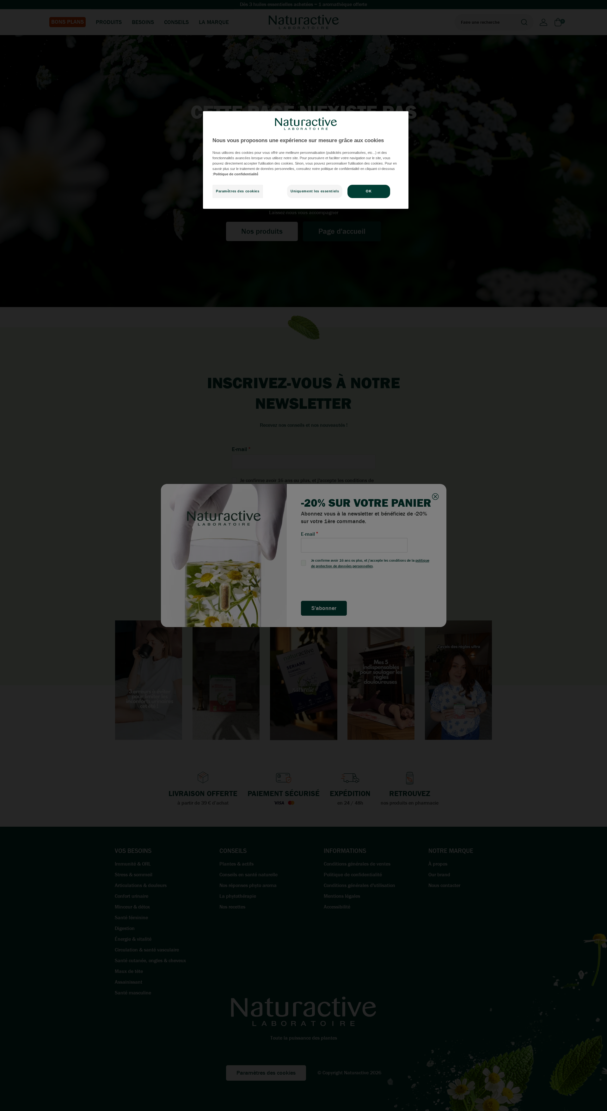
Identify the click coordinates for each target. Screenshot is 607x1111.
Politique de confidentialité (235, 174)
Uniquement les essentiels (315, 191)
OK (368, 191)
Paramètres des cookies (238, 191)
